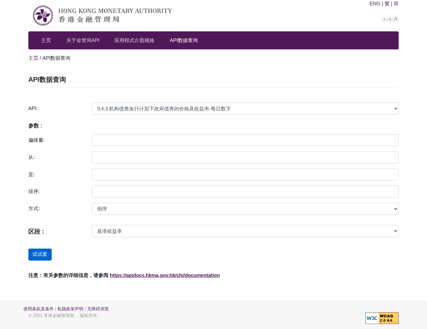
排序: (34, 191)
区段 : (36, 231)
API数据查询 (184, 40)
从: (31, 157)
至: (31, 174)
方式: (34, 208)
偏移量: (36, 140)
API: (33, 108)
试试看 (39, 254)
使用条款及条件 (38, 308)
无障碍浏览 (98, 308)
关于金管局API (82, 40)
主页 (46, 40)
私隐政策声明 (70, 308)
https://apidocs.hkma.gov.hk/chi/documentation (165, 275)
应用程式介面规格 (134, 40)
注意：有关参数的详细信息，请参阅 (68, 275)
